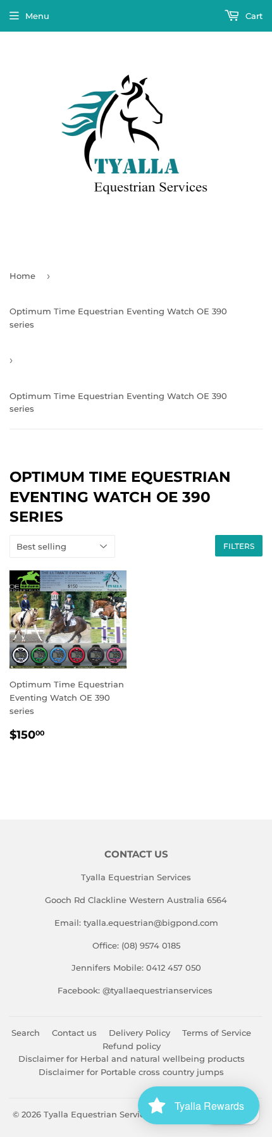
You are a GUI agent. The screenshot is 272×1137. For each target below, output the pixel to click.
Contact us (74, 1033)
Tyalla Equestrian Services (99, 1114)
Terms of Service (216, 1033)
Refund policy (131, 1046)
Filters (238, 546)
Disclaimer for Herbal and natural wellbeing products (131, 1059)
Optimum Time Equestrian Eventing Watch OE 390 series (118, 317)
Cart (253, 16)
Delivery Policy (139, 1033)
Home (22, 276)
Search (25, 1033)
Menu (37, 16)
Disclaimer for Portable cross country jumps (131, 1072)
